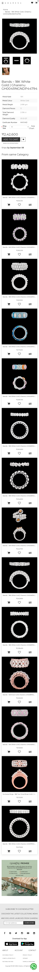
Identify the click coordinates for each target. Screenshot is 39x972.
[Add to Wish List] (23, 139)
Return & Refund (7, 961)
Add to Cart (10, 139)
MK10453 (23, 122)
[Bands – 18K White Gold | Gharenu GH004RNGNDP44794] (6, 60)
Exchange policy (7, 955)
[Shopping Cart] (36, 2)
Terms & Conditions (29, 961)
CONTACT (32, 950)
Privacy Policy (27, 955)
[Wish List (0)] (33, 3)
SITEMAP (25, 958)
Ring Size (4, 127)
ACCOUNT (19, 950)
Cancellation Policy (8, 958)
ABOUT (5, 950)
